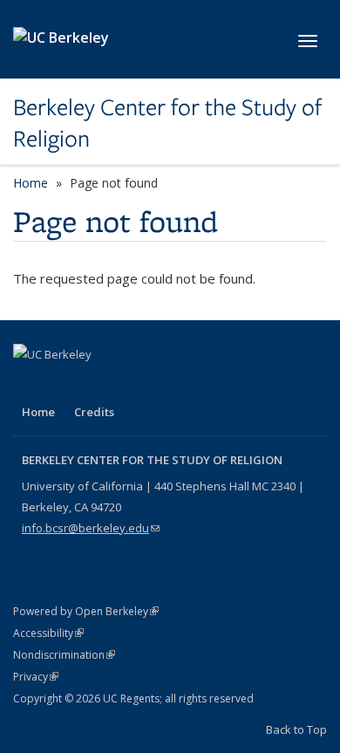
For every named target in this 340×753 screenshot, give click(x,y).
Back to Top (296, 729)
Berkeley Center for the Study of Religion (167, 123)
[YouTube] (97, 384)
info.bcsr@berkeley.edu (91, 528)
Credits (94, 412)
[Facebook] (29, 384)
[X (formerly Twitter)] (63, 384)
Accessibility (48, 633)
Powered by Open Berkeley (86, 611)
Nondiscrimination (64, 654)
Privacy (35, 676)
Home (30, 183)
